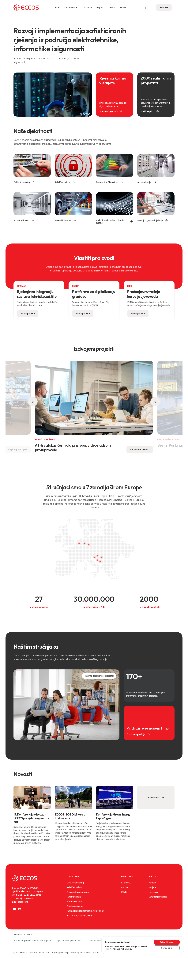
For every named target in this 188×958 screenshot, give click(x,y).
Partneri (111, 7)
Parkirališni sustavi (75, 906)
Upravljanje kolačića (158, 896)
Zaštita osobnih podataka (98, 940)
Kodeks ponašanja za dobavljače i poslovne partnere (76, 952)
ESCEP (124, 887)
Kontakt (152, 882)
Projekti (99, 7)
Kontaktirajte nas (111, 111)
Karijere (152, 887)
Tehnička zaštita (74, 887)
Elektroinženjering (75, 882)
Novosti (123, 7)
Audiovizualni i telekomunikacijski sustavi (85, 910)
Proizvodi (87, 7)
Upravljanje (166, 948)
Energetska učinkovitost (78, 892)
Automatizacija (74, 896)
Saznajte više (28, 313)
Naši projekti (150, 111)
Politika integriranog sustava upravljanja (32, 940)
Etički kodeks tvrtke (39, 952)
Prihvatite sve (167, 942)
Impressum (154, 892)
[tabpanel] (38, 302)
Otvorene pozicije (138, 734)
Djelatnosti (71, 7)
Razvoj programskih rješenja (80, 915)
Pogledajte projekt (17, 449)
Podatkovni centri (75, 901)
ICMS (123, 892)
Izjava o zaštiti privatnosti (68, 940)
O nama (56, 7)
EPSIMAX (126, 882)
